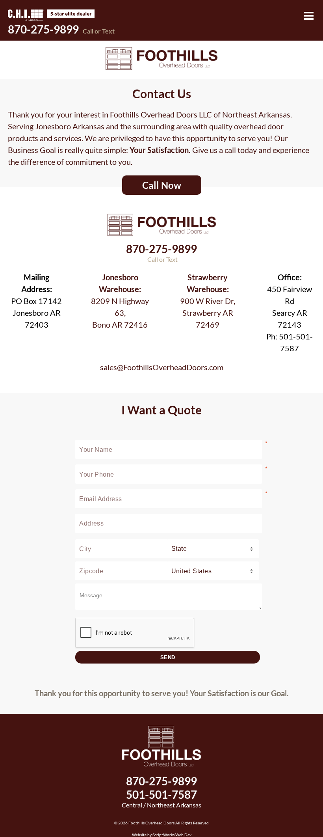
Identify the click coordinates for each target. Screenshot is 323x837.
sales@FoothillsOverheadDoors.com (161, 367)
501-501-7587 (161, 794)
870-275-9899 (61, 29)
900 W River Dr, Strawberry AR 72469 (207, 300)
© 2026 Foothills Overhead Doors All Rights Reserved (161, 822)
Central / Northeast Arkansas (161, 805)
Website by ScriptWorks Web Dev (161, 834)
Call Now (161, 185)
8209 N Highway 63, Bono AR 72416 (120, 300)
